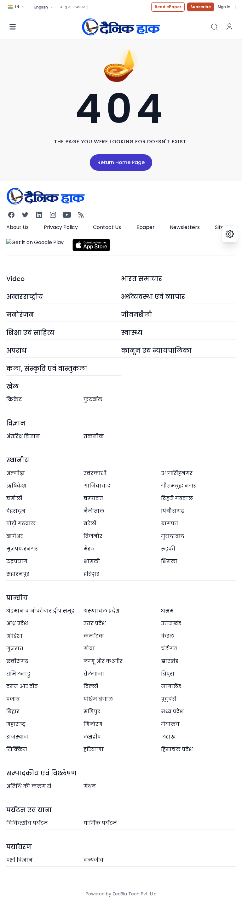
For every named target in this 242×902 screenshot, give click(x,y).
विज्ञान (16, 423)
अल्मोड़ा (15, 473)
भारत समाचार (141, 278)
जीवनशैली (136, 314)
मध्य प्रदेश (172, 711)
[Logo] (121, 26)
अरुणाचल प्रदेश (101, 610)
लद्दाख (168, 736)
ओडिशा (14, 636)
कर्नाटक (94, 636)
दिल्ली (91, 686)
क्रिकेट (14, 399)
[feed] (81, 215)
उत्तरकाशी (95, 473)
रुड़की (168, 548)
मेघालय (170, 724)
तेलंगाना (94, 673)
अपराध (16, 350)
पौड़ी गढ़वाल (21, 523)
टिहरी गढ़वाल (177, 498)
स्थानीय (17, 460)
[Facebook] (11, 215)
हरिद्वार (91, 574)
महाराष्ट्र (16, 724)
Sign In (224, 6)
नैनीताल (94, 511)
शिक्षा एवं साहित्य (30, 332)
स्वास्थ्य (131, 332)
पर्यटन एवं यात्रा (29, 810)
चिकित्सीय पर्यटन (27, 823)
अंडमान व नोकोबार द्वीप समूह (40, 610)
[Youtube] (67, 215)
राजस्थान (17, 736)
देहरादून (16, 511)
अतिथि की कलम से (28, 786)
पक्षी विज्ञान (19, 860)
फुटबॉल (93, 399)
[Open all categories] (12, 26)
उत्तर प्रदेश (95, 623)
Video (15, 278)
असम (167, 610)
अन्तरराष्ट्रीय (24, 296)
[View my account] (229, 26)
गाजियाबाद (97, 485)
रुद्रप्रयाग (16, 561)
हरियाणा (94, 749)
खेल (12, 386)
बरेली (90, 523)
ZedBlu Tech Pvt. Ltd (134, 894)
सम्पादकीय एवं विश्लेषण (41, 773)
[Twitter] (25, 215)
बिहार (13, 711)
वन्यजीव (94, 860)
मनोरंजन (20, 314)
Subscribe (200, 6)
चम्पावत (93, 498)
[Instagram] (53, 215)
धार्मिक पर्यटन (100, 823)
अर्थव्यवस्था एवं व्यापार (153, 296)
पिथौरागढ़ (172, 511)
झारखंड (169, 661)
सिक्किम (16, 749)
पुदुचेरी (168, 699)
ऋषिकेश (16, 485)
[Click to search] (214, 26)
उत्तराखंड (171, 623)
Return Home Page (121, 162)
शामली (92, 561)
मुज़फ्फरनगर (22, 548)
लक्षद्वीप (92, 736)
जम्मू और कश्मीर (103, 661)
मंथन (90, 786)
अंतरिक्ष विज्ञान (23, 436)
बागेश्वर (14, 536)
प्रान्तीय (17, 597)
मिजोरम (93, 724)
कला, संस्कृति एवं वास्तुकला (46, 368)
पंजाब (13, 699)
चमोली (14, 498)
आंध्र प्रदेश (17, 623)
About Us (17, 227)
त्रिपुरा (168, 673)
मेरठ (89, 548)
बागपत (169, 523)
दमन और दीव (22, 686)
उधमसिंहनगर (177, 473)
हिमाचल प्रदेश (177, 749)
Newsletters (185, 227)
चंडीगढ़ (169, 648)
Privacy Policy (61, 227)
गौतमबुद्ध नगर (178, 485)
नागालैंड (171, 686)
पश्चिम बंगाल (98, 699)
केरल (167, 636)
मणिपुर (92, 711)
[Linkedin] (39, 215)
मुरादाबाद (172, 536)
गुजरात (14, 648)
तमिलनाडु (18, 673)
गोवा (89, 648)
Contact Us (107, 227)
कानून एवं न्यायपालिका (156, 350)
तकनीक (94, 436)
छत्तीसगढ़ (17, 661)
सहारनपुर (17, 574)
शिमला (169, 561)
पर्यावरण (19, 846)
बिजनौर (93, 536)
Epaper (145, 227)
